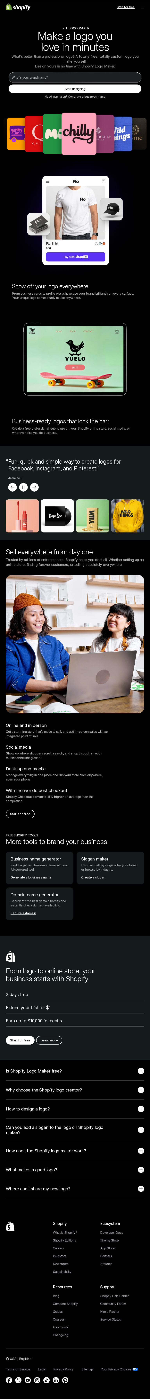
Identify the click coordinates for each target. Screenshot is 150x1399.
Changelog (60, 1335)
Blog (56, 1296)
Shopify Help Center (114, 1296)
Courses (59, 1319)
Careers (58, 1248)
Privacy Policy (63, 1369)
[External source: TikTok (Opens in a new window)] (46, 1380)
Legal (42, 1369)
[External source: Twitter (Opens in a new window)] (18, 1380)
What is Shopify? (65, 1232)
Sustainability (62, 1272)
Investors (59, 1256)
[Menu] (142, 7)
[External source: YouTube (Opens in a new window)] (28, 1380)
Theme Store (109, 1240)
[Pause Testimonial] (23, 487)
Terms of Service (18, 1369)
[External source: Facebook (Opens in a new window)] (9, 1380)
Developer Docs (111, 1232)
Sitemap (87, 1369)
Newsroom (61, 1264)
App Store (107, 1248)
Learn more (49, 1040)
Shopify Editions (64, 1240)
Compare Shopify (65, 1304)
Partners (106, 1256)
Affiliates (106, 1264)
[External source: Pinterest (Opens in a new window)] (65, 1380)
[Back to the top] (10, 1226)
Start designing (75, 89)
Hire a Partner (109, 1312)
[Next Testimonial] (34, 487)
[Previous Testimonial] (12, 487)
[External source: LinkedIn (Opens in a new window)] (56, 1380)
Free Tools (60, 1327)
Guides (58, 1312)
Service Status (110, 1319)
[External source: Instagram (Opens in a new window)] (37, 1380)
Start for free (126, 7)
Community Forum (113, 1304)
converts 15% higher (48, 797)
